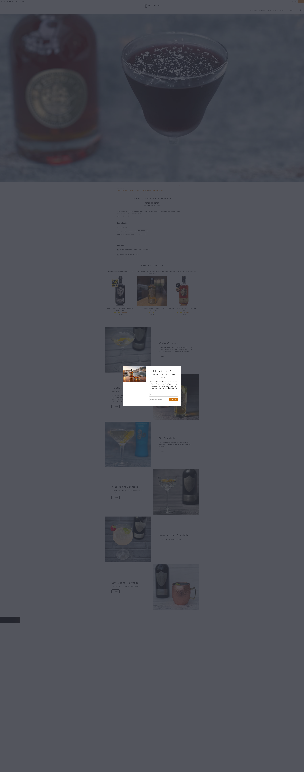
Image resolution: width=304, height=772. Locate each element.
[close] (179, 367)
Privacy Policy (173, 388)
